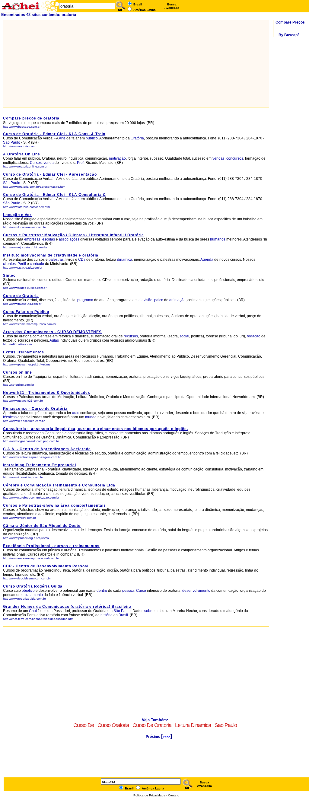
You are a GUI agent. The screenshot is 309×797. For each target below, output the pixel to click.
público (92, 138)
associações (69, 239)
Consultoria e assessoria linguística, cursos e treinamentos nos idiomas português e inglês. (95, 429)
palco (158, 300)
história (106, 615)
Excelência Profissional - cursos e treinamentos (51, 546)
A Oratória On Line (21, 154)
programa (85, 300)
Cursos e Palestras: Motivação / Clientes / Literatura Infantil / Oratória (73, 235)
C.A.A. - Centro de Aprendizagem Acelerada (47, 449)
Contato (173, 795)
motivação (117, 158)
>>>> (166, 736)
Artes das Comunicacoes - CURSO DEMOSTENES (52, 332)
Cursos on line (17, 372)
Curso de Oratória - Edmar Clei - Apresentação (50, 174)
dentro (102, 590)
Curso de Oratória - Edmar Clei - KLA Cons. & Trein (54, 134)
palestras (56, 259)
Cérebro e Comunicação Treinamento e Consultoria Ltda (59, 485)
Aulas (54, 340)
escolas (48, 239)
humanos (217, 239)
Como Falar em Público (26, 312)
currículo (37, 264)
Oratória (137, 138)
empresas (32, 239)
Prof (80, 163)
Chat (33, 611)
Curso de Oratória (21, 296)
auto (75, 413)
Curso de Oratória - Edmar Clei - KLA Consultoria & (54, 195)
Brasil (123, 615)
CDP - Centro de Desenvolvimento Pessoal (45, 566)
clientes (9, 264)
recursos (131, 336)
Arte (62, 138)
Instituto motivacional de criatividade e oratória (50, 255)
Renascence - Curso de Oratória (35, 408)
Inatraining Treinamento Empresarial (39, 465)
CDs (81, 259)
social (184, 336)
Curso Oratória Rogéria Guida (32, 586)
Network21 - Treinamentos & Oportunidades (46, 393)
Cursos (36, 163)
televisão (145, 300)
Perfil (22, 264)
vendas (218, 158)
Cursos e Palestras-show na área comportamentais (54, 505)
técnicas (10, 417)
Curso (141, 590)
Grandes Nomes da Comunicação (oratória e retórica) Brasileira (67, 606)
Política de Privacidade (149, 795)
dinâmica (124, 259)
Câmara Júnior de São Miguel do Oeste (42, 526)
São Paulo (12, 142)
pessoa (128, 590)
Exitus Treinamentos (23, 352)
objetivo (28, 590)
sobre (149, 611)
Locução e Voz (17, 215)
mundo (91, 417)
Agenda (206, 259)
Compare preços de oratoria (31, 118)
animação (177, 300)
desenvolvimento (196, 590)
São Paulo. (122, 611)
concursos (234, 158)
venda (48, 163)
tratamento (34, 595)
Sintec (9, 275)
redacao (253, 336)
